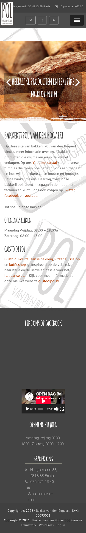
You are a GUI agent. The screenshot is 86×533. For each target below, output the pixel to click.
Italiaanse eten (16, 275)
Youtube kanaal (45, 162)
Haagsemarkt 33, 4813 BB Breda (31, 6)
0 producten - (72, 6)
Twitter (69, 190)
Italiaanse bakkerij (38, 259)
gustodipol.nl (48, 281)
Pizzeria (60, 259)
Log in (60, 525)
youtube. (31, 195)
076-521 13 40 (42, 482)
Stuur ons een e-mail (40, 497)
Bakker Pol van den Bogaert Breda (7, 13)
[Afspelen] (27, 409)
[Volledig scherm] (61, 409)
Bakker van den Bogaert (52, 511)
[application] (43, 401)
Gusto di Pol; (14, 259)
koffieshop (17, 264)
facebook (12, 195)
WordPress (46, 525)
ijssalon (74, 259)
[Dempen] (56, 409)
